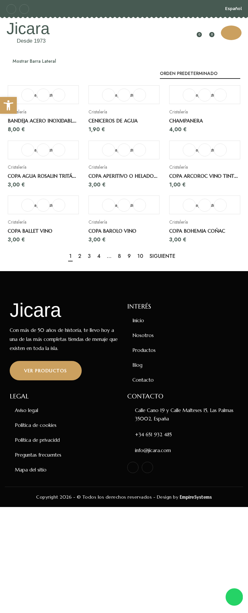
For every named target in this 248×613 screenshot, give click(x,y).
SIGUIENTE (162, 256)
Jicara (28, 28)
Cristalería (17, 112)
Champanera (186, 121)
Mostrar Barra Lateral (33, 61)
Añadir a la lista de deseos (58, 95)
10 (140, 256)
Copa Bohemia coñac (197, 231)
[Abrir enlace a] (43, 95)
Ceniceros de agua (113, 121)
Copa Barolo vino (112, 231)
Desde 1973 (31, 41)
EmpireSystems (196, 497)
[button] (8, 105)
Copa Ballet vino (30, 231)
